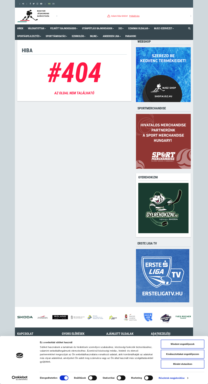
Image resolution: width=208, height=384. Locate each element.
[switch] (92, 377)
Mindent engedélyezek (182, 344)
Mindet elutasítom (182, 364)
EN (53, 4)
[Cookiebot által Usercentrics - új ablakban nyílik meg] (19, 378)
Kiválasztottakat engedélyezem (182, 354)
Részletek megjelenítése (172, 378)
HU (49, 4)
